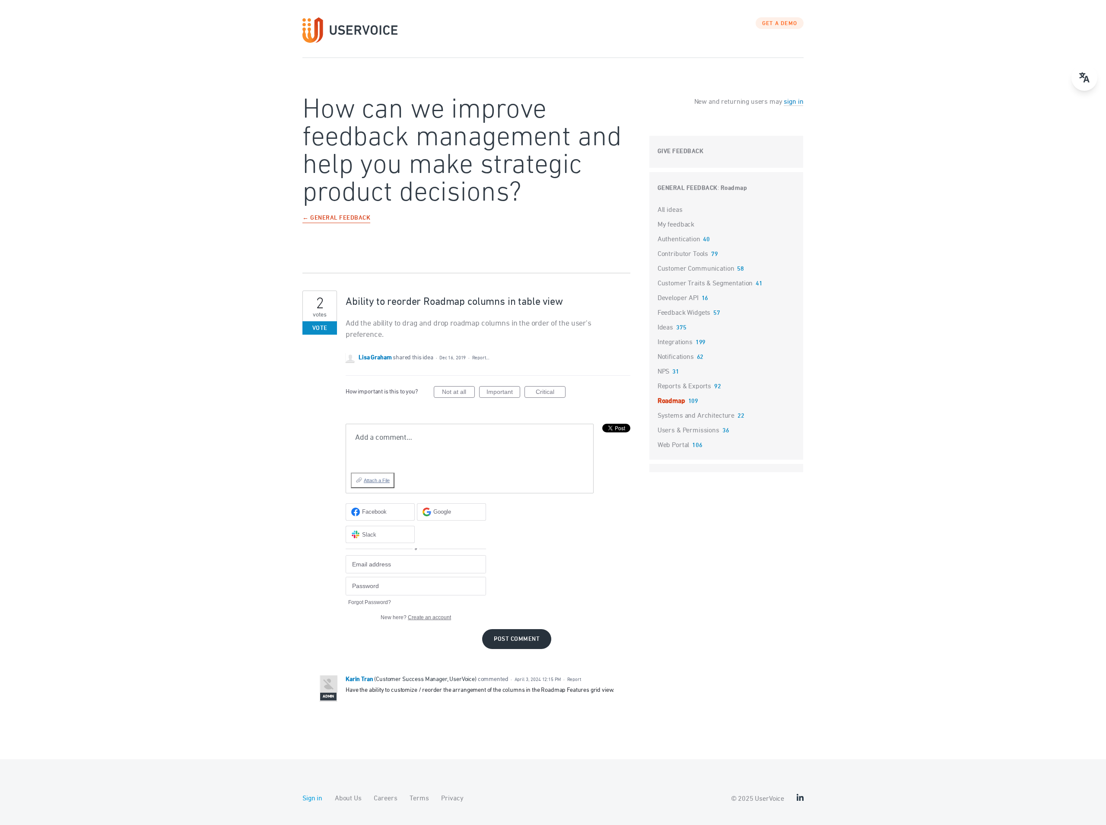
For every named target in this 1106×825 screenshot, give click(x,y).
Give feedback (681, 151)
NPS (664, 371)
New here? (416, 617)
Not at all (458, 393)
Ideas (665, 327)
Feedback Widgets (684, 313)
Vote (319, 328)
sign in (793, 102)
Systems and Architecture (696, 415)
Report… (480, 357)
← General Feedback (336, 218)
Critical (551, 393)
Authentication (679, 239)
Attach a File (377, 480)
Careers (385, 798)
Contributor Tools (683, 254)
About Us (348, 798)
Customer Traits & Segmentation (705, 283)
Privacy (452, 798)
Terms (419, 798)
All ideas (670, 210)
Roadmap (734, 188)
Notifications (676, 357)
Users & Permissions (688, 430)
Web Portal (674, 445)
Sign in (312, 798)
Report (574, 679)
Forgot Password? (369, 602)
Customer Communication (696, 268)
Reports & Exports (684, 386)
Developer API (678, 298)
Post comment (517, 639)
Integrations (675, 342)
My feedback (676, 224)
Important (503, 393)
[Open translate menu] (1084, 78)
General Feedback (688, 188)
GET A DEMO (780, 23)
